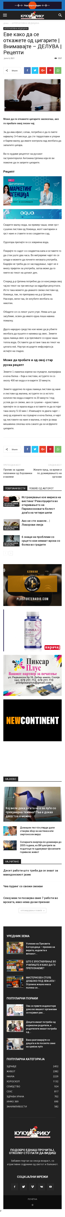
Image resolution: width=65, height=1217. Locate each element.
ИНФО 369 (12, 1101)
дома (5, 23)
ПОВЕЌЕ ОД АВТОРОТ (41, 488)
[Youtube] (50, 1187)
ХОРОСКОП (13, 1081)
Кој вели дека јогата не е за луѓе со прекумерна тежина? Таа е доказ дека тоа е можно (31, 812)
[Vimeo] (32, 1187)
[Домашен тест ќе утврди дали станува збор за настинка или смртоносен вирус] (10, 831)
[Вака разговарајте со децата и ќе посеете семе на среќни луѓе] (15, 1044)
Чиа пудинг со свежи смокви (23, 886)
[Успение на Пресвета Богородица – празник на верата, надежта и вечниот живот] (15, 948)
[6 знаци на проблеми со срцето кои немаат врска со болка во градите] (11, 541)
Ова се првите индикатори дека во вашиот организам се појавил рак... (41, 1009)
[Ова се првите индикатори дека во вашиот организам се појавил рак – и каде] (15, 1010)
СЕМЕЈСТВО (13, 1086)
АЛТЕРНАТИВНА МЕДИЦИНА (25, 23)
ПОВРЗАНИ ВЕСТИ (15, 488)
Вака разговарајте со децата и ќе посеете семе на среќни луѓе (40, 1043)
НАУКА (10, 1076)
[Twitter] (23, 1187)
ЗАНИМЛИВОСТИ (17, 1106)
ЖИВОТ (11, 1071)
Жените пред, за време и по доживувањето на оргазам (47, 473)
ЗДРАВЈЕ (11, 1066)
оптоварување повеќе (31, 910)
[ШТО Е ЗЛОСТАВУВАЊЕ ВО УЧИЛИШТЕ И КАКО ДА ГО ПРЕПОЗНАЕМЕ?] (15, 965)
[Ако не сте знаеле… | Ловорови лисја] (11, 524)
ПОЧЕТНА (32, 1199)
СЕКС (9, 1091)
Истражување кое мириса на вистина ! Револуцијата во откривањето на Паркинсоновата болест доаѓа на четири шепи (41, 505)
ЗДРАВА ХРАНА (15, 1096)
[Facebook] (14, 1187)
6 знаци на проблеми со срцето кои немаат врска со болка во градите (41, 540)
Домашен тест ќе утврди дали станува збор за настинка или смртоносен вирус (37, 831)
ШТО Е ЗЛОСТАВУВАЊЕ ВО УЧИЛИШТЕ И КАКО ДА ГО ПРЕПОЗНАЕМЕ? (41, 965)
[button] (60, 15)
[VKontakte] (41, 1187)
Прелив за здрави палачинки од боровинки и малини (17, 473)
